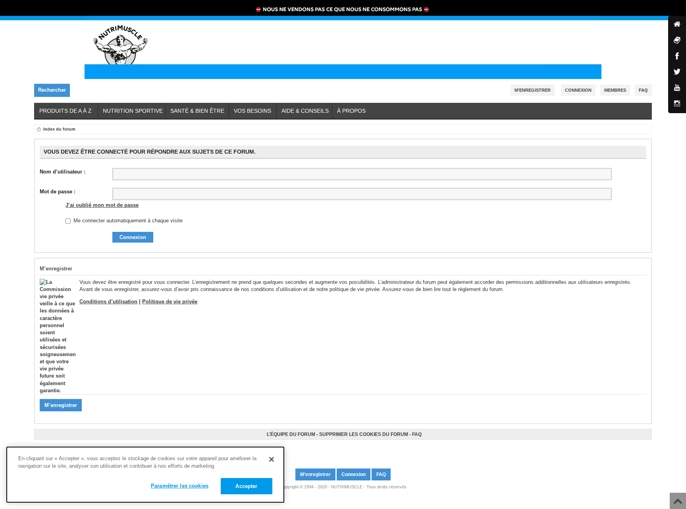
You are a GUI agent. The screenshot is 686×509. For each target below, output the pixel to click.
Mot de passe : (57, 192)
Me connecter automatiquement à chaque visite (127, 221)
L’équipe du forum (291, 434)
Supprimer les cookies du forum (363, 434)
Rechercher (52, 90)
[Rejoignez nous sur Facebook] (339, 451)
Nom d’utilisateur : (62, 172)
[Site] (677, 25)
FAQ (417, 434)
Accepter (246, 486)
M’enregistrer (532, 90)
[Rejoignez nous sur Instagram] (346, 451)
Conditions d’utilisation (108, 302)
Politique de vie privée (169, 302)
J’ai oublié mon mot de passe (102, 205)
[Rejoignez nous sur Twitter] (341, 451)
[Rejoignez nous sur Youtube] (344, 451)
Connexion (578, 90)
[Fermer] (271, 459)
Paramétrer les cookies (179, 486)
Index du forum (59, 129)
